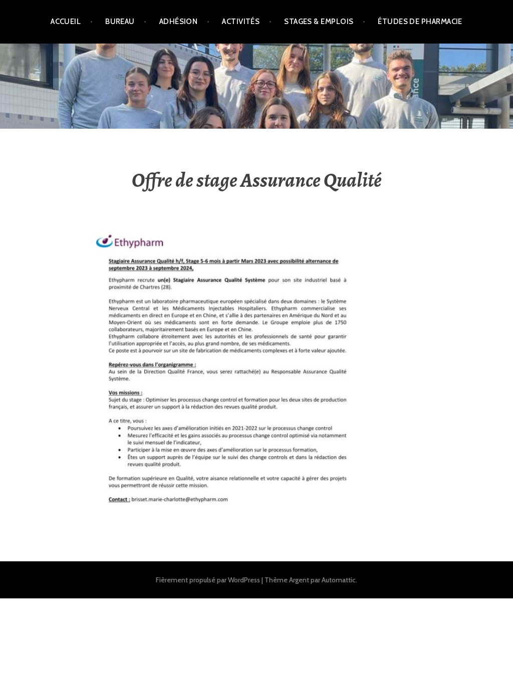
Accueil (66, 21)
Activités (241, 21)
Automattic (339, 579)
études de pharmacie (420, 21)
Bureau (120, 21)
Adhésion (178, 21)
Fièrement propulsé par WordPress (208, 579)
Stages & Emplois (318, 21)
